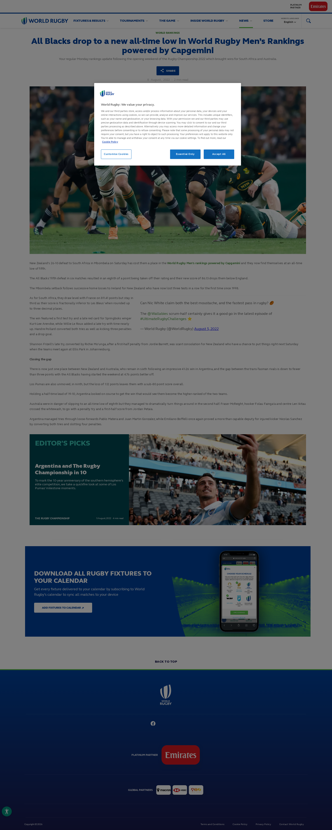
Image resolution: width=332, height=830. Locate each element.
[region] (167, 124)
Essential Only (185, 154)
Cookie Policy (110, 141)
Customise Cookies (116, 154)
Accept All (219, 154)
